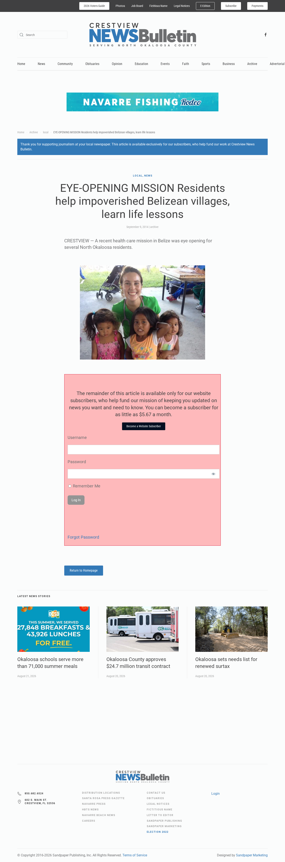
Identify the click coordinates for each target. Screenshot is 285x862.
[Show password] (213, 474)
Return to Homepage (84, 570)
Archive (252, 64)
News (41, 64)
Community (65, 64)
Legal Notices (182, 6)
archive (154, 227)
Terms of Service (134, 855)
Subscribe (231, 6)
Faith (185, 64)
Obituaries (92, 64)
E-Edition (205, 6)
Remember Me (86, 485)
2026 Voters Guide (94, 6)
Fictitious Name (158, 6)
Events (165, 64)
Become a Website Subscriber (143, 426)
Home (21, 64)
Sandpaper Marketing (252, 855)
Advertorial (277, 64)
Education (141, 64)
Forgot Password (83, 537)
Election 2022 (157, 831)
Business (229, 64)
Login (215, 794)
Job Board (137, 6)
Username (77, 437)
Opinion (117, 64)
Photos (120, 6)
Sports (206, 64)
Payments (257, 6)
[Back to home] (142, 34)
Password (77, 461)
